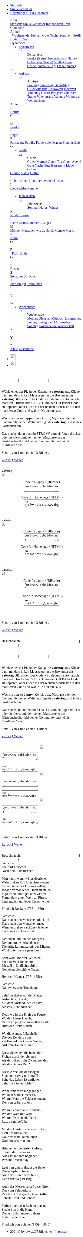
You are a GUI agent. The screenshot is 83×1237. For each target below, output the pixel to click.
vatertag (18, 372)
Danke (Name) (37, 58)
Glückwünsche (37, 89)
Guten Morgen (37, 161)
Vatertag (59, 96)
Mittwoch (57, 318)
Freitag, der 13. (47, 322)
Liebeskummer (29, 188)
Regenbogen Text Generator (29, 13)
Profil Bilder (19, 253)
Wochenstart (65, 326)
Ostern (45, 93)
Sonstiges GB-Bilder (33, 380)
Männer (15, 230)
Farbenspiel (44, 142)
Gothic (34, 173)
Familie (30, 142)
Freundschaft (71, 142)
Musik (70, 230)
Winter (53, 207)
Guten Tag (55, 161)
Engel (14, 135)
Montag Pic (9, 380)
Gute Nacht (49, 35)
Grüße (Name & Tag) (41, 66)
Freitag (34, 35)
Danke (14, 127)
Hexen (58, 181)
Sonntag (32, 326)
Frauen (57, 142)
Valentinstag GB (61, 380)
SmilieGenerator (21, 9)
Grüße (23, 152)
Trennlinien (34, 284)
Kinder (15, 215)
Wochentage (27, 309)
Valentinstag (45, 96)
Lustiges (45, 223)
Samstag (64, 322)
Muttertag (33, 93)
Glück (25, 173)
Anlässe (24, 75)
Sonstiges (16, 276)
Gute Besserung (54, 165)
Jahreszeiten (27, 198)
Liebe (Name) (66, 66)
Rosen (14, 268)
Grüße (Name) (63, 62)
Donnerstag (73, 318)
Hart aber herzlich (41, 181)
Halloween (55, 89)
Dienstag (44, 318)
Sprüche (29, 276)
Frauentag (47, 85)
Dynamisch (26, 48)
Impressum (61, 1231)
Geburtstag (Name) (40, 62)
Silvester (70, 93)
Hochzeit (70, 89)
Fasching (33, 85)
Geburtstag (61, 85)
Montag (32, 318)
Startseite (16, 5)
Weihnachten (36, 100)
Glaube (15, 173)
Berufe (14, 112)
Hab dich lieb (19, 181)
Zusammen (26, 349)
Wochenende (19, 35)
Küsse (24, 215)
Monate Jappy (11, 384)
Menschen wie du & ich (37, 230)
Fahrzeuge (17, 142)
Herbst (43, 207)
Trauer (31, 96)
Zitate (14, 349)
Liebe (14, 188)
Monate (59, 230)
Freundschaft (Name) (62, 58)
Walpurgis (73, 96)
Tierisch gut (18, 284)
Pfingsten (57, 93)
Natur (14, 238)
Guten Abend (72, 161)
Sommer (64, 35)
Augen (14, 104)
